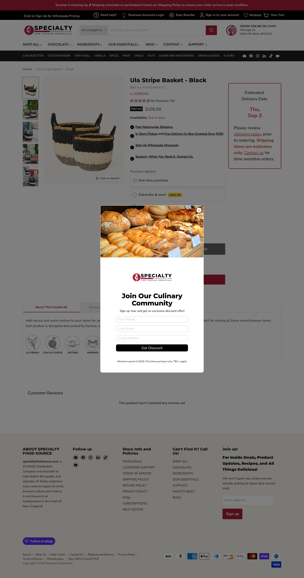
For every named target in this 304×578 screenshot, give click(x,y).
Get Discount (152, 347)
